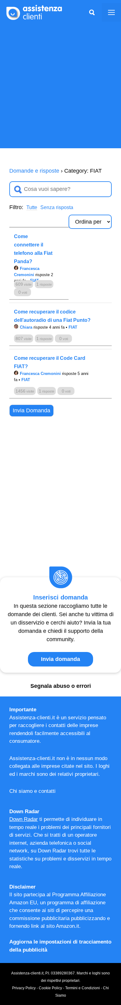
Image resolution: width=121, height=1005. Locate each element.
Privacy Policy (24, 988)
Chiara (26, 327)
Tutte (31, 207)
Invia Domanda (31, 410)
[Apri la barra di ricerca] (91, 12)
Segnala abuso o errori (60, 686)
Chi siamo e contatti (32, 791)
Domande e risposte (34, 171)
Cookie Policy (50, 988)
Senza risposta (56, 207)
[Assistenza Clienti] (34, 12)
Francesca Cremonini (40, 373)
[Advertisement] (60, 88)
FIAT (73, 327)
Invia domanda (60, 659)
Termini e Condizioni (82, 988)
